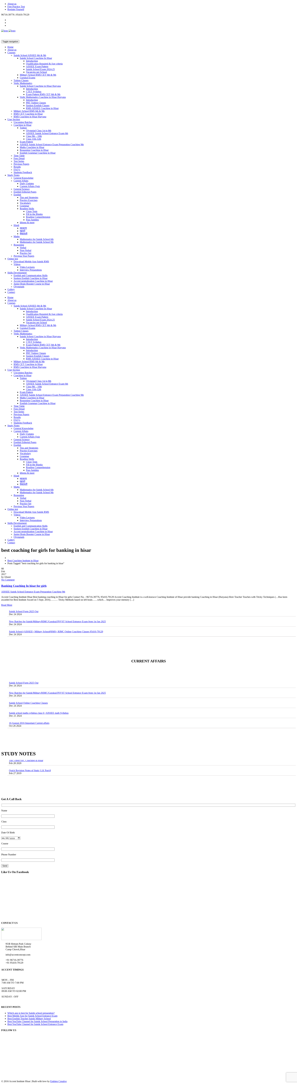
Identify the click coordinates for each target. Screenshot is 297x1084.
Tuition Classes (21, 80)
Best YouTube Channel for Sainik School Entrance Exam (35, 1024)
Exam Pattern (26, 141)
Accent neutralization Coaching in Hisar (33, 281)
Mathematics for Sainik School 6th (37, 239)
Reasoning (19, 244)
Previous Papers (21, 164)
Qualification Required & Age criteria (44, 63)
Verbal (23, 247)
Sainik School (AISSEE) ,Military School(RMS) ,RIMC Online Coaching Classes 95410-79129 (56, 619)
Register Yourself (15, 9)
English (17, 194)
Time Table (19, 155)
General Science (22, 189)
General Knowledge (23, 178)
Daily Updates (27, 183)
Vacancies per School (36, 72)
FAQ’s (17, 169)
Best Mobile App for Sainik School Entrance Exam (32, 1015)
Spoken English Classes (37, 105)
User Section (13, 119)
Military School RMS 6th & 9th (29, 111)
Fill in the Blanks (34, 214)
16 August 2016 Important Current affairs (29, 710)
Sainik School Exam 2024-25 (40, 69)
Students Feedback (23, 172)
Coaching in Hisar (22, 125)
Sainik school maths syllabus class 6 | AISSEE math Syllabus (39, 700)
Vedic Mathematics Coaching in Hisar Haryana (43, 97)
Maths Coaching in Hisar (32, 147)
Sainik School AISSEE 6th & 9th (30, 55)
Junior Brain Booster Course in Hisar (32, 283)
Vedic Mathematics (23, 83)
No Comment (8, 579)
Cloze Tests (31, 211)
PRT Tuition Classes (36, 102)
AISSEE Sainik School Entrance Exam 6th (47, 133)
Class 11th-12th (33, 139)
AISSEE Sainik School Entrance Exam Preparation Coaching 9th (52, 144)
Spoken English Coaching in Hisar (30, 278)
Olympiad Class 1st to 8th (38, 130)
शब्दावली (23, 233)
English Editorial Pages (25, 192)
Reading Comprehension (38, 217)
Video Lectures (27, 267)
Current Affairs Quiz (30, 186)
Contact (11, 292)
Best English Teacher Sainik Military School (29, 1018)
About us (11, 3)
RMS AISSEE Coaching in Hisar (42, 108)
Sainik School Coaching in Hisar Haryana (40, 86)
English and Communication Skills (30, 275)
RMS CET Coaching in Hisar (28, 114)
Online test (12, 258)
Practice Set (25, 253)
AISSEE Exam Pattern (37, 66)
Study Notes (13, 175)
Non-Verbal (25, 250)
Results (17, 166)
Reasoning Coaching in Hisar (34, 150)
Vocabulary (25, 203)
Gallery (11, 289)
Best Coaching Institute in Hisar (23, 560)
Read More (6, 605)
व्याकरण (23, 228)
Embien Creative (58, 1081)
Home (10, 47)
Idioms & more (27, 222)
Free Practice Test (16, 6)
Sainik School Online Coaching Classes (28, 690)
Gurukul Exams (27, 77)
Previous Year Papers (24, 256)
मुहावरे (22, 231)
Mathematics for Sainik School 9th (37, 242)
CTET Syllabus (33, 91)
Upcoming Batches (23, 122)
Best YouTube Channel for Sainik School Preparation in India (37, 1021)
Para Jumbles (32, 219)
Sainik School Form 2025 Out (23, 670)
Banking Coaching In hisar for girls (24, 585)
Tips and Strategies (29, 197)
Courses (11, 52)
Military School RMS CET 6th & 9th (38, 75)
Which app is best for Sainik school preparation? (31, 1013)
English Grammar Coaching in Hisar (38, 153)
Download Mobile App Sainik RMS (31, 261)
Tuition (23, 127)
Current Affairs (21, 180)
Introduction (32, 61)
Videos (17, 264)
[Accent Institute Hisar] (8, 30)
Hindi (16, 225)
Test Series (19, 161)
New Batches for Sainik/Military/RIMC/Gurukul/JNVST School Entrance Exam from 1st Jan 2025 (57, 609)
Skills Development (17, 272)
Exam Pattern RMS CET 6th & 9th (43, 94)
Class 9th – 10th (34, 136)
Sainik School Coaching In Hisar (36, 58)
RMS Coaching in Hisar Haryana (30, 116)
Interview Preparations (31, 270)
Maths (17, 236)
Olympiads (19, 286)
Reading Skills (27, 208)
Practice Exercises (28, 200)
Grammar (24, 205)
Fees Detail (19, 158)
